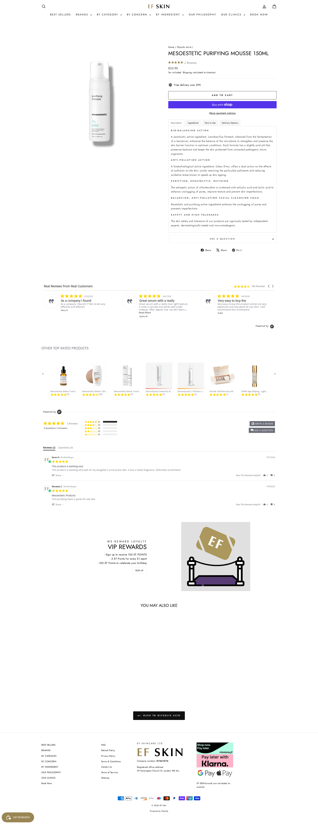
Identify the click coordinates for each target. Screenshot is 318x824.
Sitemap (105, 777)
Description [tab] (176, 122)
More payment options (222, 113)
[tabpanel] (222, 179)
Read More (78, 312)
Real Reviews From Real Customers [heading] (68, 286)
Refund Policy (108, 750)
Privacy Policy (108, 756)
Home (171, 47)
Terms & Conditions (111, 761)
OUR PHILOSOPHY (202, 14)
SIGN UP (139, 570)
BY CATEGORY (108, 14)
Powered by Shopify (159, 811)
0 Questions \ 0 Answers (55, 428)
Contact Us (106, 767)
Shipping (187, 72)
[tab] (49, 448)
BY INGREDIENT (168, 14)
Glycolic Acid (184, 47)
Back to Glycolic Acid (161, 715)
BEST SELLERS (60, 14)
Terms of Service (109, 772)
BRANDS (82, 14)
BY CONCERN (138, 14)
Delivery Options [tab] (230, 122)
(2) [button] (99, 421)
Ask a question (222, 238)
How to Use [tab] (210, 122)
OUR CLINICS (232, 14)
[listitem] (88, 306)
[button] (268, 286)
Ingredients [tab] (193, 122)
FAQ (103, 744)
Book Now (259, 14)
